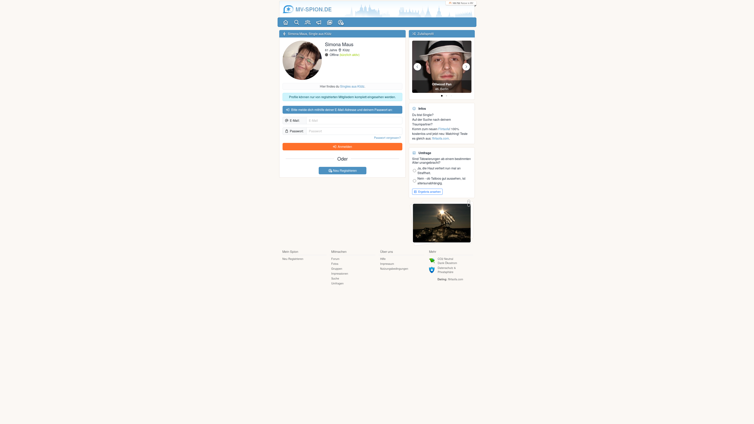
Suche (335, 278)
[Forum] (318, 22)
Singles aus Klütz (352, 86)
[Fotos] (329, 22)
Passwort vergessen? (387, 138)
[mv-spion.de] (288, 9)
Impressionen (339, 273)
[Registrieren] (340, 22)
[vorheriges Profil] (417, 66)
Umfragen (337, 283)
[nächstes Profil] (466, 66)
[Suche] (296, 22)
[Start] (285, 22)
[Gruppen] (307, 22)
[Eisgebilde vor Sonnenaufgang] (442, 222)
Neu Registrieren (344, 170)
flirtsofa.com (440, 138)
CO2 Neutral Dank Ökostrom (447, 261)
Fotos (334, 264)
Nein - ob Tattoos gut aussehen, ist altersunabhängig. (441, 180)
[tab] (441, 96)
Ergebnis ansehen (429, 192)
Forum (335, 259)
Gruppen (336, 268)
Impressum (387, 264)
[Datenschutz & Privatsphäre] (432, 269)
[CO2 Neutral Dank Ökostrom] (432, 260)
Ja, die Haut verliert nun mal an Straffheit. (439, 170)
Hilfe (383, 259)
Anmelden (344, 146)
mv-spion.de (314, 9)
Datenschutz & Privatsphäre (447, 270)
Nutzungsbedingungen (394, 268)
